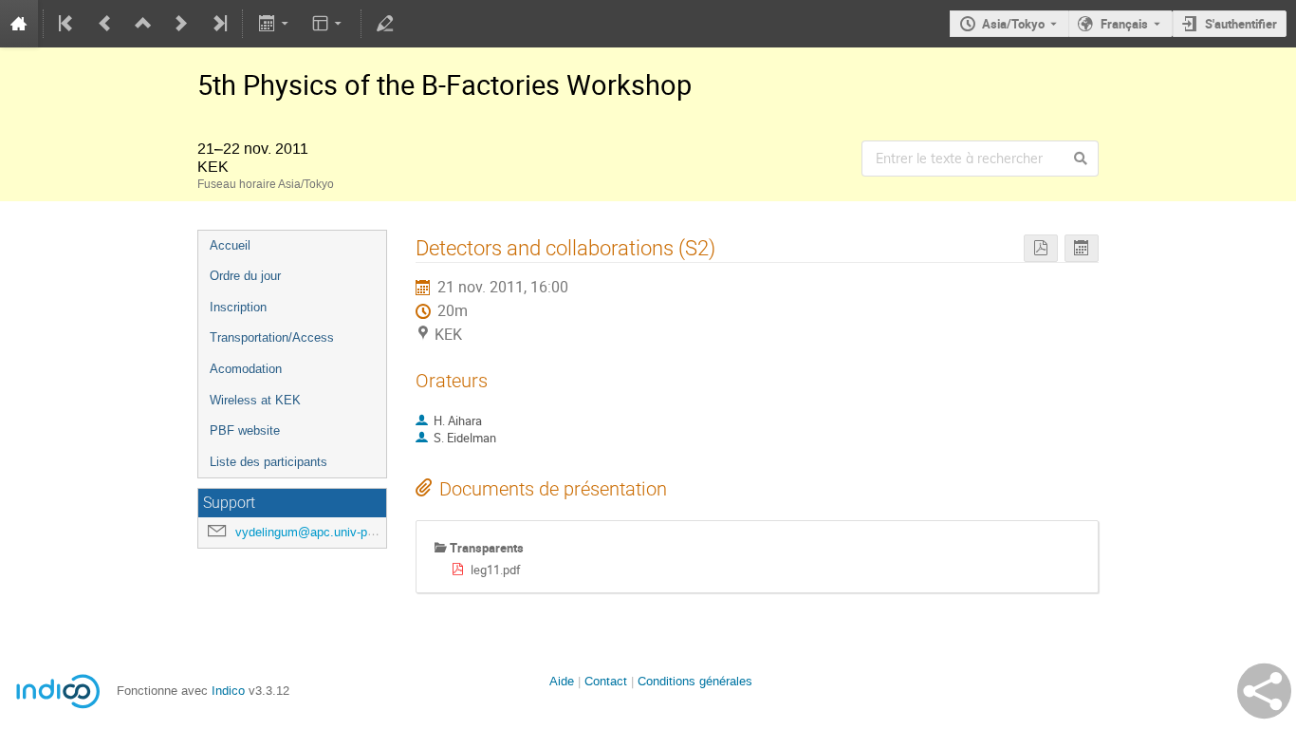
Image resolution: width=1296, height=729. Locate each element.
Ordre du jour (245, 276)
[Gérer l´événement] (385, 23)
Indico (228, 690)
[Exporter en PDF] (1041, 248)
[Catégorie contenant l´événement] (143, 23)
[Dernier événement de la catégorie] (218, 23)
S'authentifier (1241, 23)
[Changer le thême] (329, 23)
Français (1124, 23)
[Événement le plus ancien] (67, 23)
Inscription (238, 307)
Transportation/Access (272, 337)
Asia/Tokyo (1013, 23)
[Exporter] (275, 23)
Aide (561, 681)
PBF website (245, 430)
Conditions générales (695, 681)
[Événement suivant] (181, 23)
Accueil (230, 245)
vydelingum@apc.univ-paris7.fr (320, 532)
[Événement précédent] (105, 23)
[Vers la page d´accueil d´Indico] (19, 23)
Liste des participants (268, 462)
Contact (605, 681)
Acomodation (246, 369)
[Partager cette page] (1264, 691)
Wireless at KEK (255, 400)
